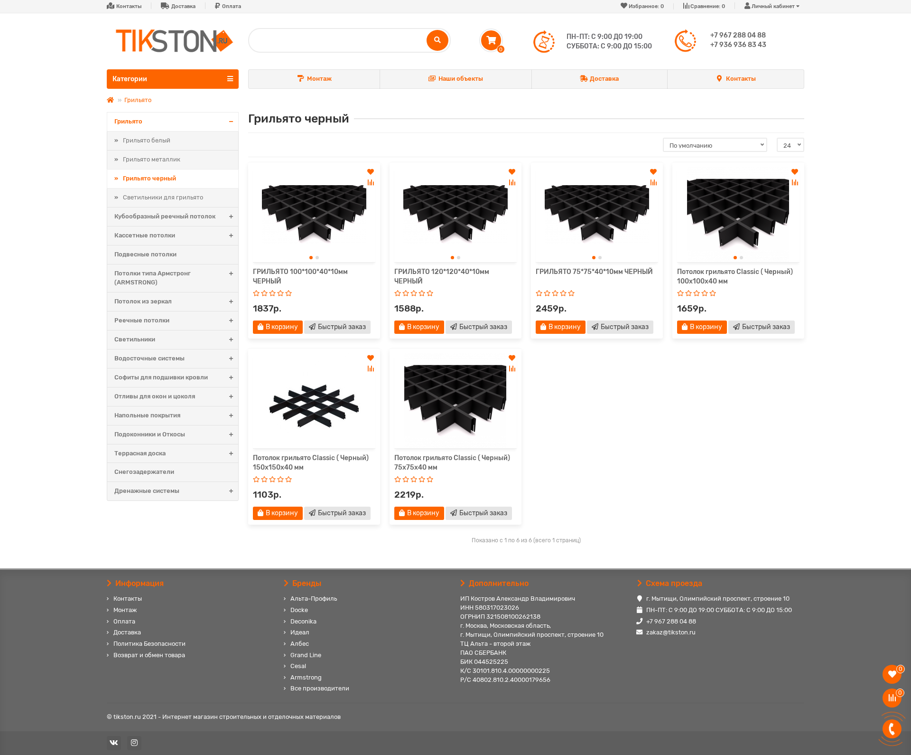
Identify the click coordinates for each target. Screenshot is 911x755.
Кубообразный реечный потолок (164, 216)
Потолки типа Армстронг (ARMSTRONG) (152, 278)
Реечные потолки (141, 320)
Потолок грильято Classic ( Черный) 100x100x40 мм (735, 276)
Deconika (303, 621)
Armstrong (306, 677)
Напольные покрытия (147, 415)
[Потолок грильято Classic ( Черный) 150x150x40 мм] (314, 400)
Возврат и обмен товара (149, 655)
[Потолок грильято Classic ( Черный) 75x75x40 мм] (455, 400)
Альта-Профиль (313, 598)
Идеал (299, 632)
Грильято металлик (151, 159)
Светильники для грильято (163, 197)
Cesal (298, 666)
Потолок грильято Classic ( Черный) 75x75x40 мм (452, 463)
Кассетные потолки (144, 235)
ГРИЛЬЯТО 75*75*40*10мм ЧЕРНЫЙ (594, 272)
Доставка (183, 6)
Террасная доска (140, 453)
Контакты (128, 6)
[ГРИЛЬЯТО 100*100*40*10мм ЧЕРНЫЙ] (314, 214)
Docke (299, 609)
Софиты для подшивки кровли (161, 377)
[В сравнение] (370, 182)
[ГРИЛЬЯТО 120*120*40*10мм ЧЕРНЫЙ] (455, 214)
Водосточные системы (149, 358)
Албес (299, 643)
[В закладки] (370, 172)
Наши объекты (460, 78)
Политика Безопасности (149, 643)
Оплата (231, 6)
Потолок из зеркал (143, 301)
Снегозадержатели (144, 471)
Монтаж (319, 78)
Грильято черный (149, 178)
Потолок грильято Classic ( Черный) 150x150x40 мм (311, 463)
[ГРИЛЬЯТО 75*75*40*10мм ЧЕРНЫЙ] (597, 214)
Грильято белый (146, 140)
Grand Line (305, 655)
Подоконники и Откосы (149, 434)
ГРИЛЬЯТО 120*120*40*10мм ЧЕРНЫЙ (441, 276)
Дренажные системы (146, 490)
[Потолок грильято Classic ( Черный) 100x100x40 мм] (738, 214)
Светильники (134, 339)
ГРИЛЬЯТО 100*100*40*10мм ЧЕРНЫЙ (300, 276)
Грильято (137, 100)
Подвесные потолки (145, 254)
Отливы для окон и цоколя (154, 396)
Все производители (319, 688)
